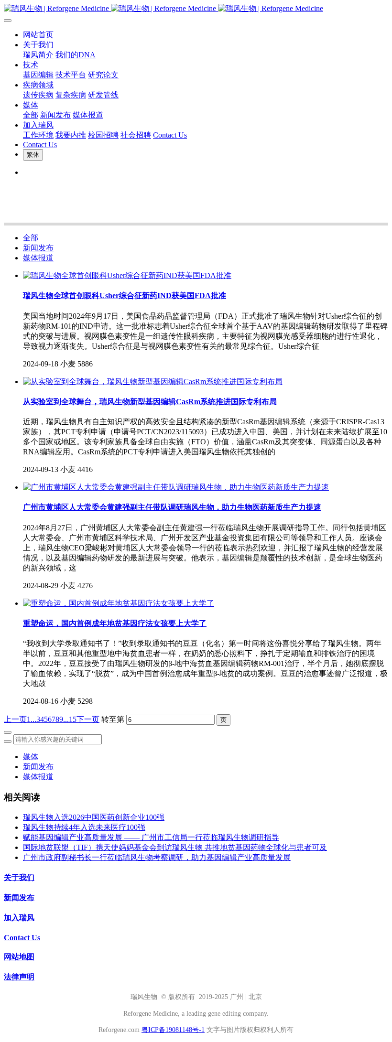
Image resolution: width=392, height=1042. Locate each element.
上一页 (15, 719)
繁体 (33, 154)
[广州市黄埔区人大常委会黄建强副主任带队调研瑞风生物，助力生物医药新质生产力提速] (176, 487)
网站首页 (38, 35)
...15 (69, 719)
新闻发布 (38, 248)
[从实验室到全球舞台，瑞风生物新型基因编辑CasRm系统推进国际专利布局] (153, 381)
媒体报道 (38, 258)
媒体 (30, 756)
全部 (30, 115)
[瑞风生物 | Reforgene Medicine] (196, 9)
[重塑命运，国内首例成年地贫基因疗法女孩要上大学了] (118, 603)
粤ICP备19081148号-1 (173, 1029)
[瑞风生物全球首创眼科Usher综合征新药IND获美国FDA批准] (127, 275)
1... (31, 719)
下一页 (87, 719)
